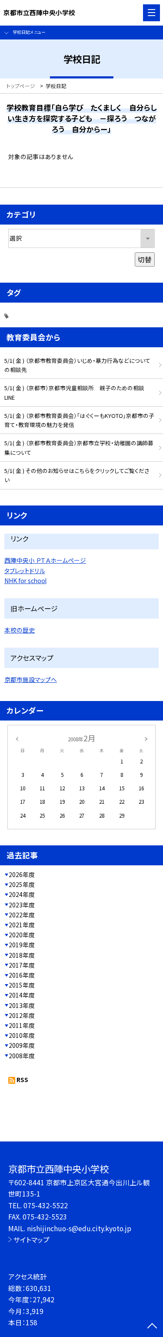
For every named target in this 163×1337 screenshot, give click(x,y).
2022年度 (22, 914)
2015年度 (22, 985)
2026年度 (22, 874)
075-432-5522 (45, 1205)
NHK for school (25, 580)
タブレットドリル (24, 570)
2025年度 (22, 884)
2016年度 (22, 975)
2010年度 (22, 1035)
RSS (22, 1079)
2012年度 (22, 1015)
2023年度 (22, 904)
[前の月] (16, 738)
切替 (145, 259)
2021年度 (22, 924)
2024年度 (22, 894)
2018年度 (22, 955)
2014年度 (22, 995)
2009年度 (22, 1045)
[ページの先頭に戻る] (152, 1326)
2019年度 (22, 944)
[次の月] (146, 738)
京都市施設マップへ (30, 679)
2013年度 (22, 1005)
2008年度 (22, 1055)
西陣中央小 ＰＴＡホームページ (45, 560)
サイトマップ (31, 1239)
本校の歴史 (19, 630)
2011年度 (22, 1025)
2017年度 (22, 965)
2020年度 (22, 934)
